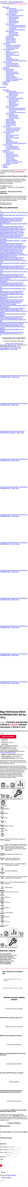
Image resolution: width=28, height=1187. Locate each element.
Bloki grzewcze (10, 53)
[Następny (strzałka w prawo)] (2, 1181)
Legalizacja (6, 67)
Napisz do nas (19, 343)
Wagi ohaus (6, 7)
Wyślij (2, 1159)
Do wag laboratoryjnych (12, 63)
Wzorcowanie (9, 70)
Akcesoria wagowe (11, 42)
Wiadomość (2, 1156)
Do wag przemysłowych (12, 65)
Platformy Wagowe (11, 39)
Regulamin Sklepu (5, 1162)
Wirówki (8, 56)
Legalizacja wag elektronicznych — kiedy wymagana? (12, 980)
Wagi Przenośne (13, 33)
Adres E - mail (3, 1152)
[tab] (3, 785)
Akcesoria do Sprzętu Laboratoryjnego (16, 60)
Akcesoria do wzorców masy (13, 45)
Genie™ (8, 50)
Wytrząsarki (9, 57)
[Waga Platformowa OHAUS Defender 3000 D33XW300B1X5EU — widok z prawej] (14, 349)
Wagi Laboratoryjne (11, 8)
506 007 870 (8, 963)
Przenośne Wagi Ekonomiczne (17, 29)
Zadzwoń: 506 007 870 (10, 343)
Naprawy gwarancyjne (12, 72)
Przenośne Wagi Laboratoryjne (17, 25)
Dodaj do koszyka (8, 736)
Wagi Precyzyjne (13, 12)
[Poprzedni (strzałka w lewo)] (0, 1181)
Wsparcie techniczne (8, 69)
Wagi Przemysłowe (11, 14)
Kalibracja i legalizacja (12, 80)
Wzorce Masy (6, 43)
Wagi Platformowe (14, 18)
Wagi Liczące (12, 19)
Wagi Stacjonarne (13, 32)
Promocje (5, 84)
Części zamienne (7, 62)
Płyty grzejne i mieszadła (12, 55)
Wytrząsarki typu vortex (12, 59)
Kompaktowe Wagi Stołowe (16, 15)
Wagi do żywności (14, 17)
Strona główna (3, 345)
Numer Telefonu (3, 1149)
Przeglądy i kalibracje (11, 77)
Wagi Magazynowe (14, 21)
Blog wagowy (6, 81)
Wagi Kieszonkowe (14, 35)
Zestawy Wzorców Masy (12, 48)
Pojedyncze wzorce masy (12, 46)
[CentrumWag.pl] (3, 87)
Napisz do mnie (12, 752)
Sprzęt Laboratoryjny (8, 49)
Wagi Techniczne (10, 24)
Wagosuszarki (9, 36)
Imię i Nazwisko (3, 1147)
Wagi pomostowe (13, 22)
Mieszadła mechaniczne (12, 52)
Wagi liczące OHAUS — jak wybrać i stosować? (13, 988)
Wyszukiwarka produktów (8, 3)
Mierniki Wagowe (10, 38)
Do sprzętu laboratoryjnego (13, 66)
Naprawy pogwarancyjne (12, 73)
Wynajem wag (10, 74)
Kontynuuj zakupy (6, 1177)
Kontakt (5, 83)
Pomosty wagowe (10, 41)
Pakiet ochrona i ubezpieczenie (14, 79)
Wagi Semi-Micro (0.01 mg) (16, 10)
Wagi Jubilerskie (10, 31)
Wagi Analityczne (13, 11)
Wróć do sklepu (12, 1175)
